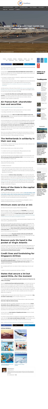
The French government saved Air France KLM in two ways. (12, 107)
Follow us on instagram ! (41, 72)
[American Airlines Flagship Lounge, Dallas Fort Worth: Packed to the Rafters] (42, 130)
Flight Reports (39, 187)
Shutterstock (30, 322)
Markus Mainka (24, 322)
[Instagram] (10, 374)
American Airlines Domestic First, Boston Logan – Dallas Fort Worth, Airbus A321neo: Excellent (41, 151)
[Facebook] (7, 374)
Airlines (23, 31)
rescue (16, 60)
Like (38, 58)
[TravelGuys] (24, 3)
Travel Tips (5, 9)
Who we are (11, 9)
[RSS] (13, 374)
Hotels (16, 7)
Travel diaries (38, 162)
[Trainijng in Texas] (42, 160)
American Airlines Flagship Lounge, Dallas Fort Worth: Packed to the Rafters (41, 137)
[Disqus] (18, 395)
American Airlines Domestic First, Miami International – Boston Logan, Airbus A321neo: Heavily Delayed (42, 176)
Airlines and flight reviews (8, 7)
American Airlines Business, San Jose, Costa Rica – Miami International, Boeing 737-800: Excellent (41, 192)
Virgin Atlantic (28, 60)
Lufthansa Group (11, 60)
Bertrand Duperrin (23, 35)
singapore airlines (21, 60)
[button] (47, 7)
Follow (42, 58)
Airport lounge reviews (40, 132)
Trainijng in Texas (44, 103)
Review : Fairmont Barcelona (41, 51)
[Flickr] (9, 374)
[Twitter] (14, 374)
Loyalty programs (33, 7)
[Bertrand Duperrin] (17, 36)
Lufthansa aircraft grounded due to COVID (12, 322)
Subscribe (38, 63)
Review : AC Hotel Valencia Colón (7, 51)
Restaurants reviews (24, 7)
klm (6, 60)
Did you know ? (41, 7)
